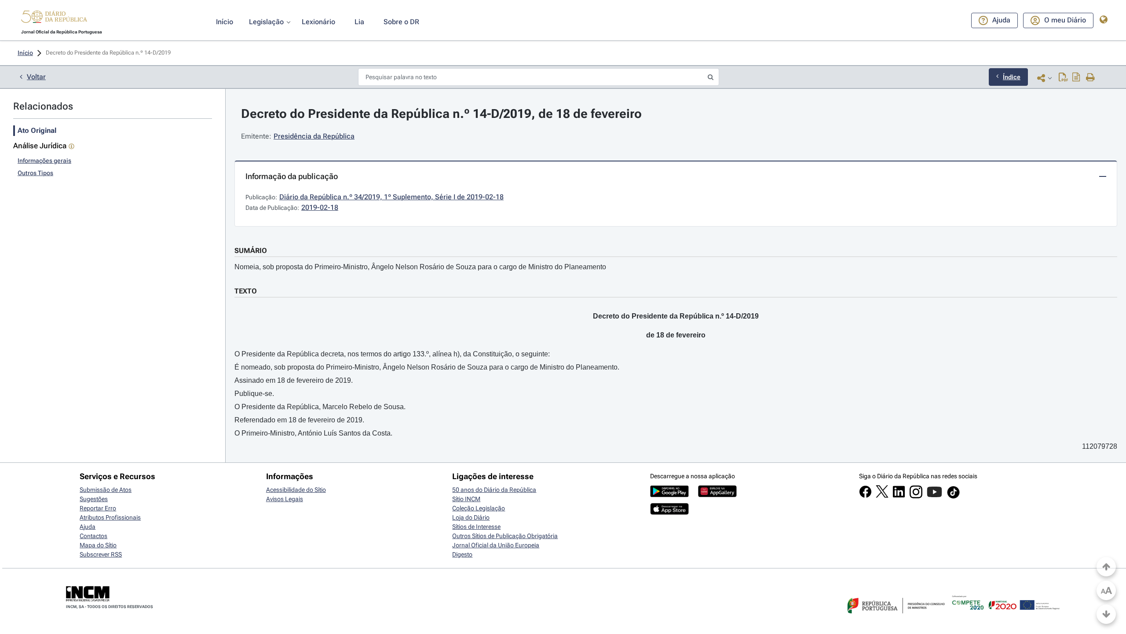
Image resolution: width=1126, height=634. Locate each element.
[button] (54, 18)
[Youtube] (934, 496)
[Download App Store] (669, 512)
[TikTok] (953, 497)
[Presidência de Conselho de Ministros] (895, 618)
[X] (882, 495)
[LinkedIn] (898, 495)
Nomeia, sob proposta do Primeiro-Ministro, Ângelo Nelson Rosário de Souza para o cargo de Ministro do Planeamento (420, 267)
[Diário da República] (54, 19)
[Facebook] (865, 495)
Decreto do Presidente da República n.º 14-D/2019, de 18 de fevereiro (441, 113)
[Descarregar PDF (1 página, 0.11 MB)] (1063, 77)
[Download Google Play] (669, 494)
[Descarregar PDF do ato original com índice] (1076, 77)
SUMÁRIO (250, 250)
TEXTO (245, 291)
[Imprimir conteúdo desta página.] (1090, 77)
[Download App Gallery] (717, 494)
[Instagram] (916, 496)
